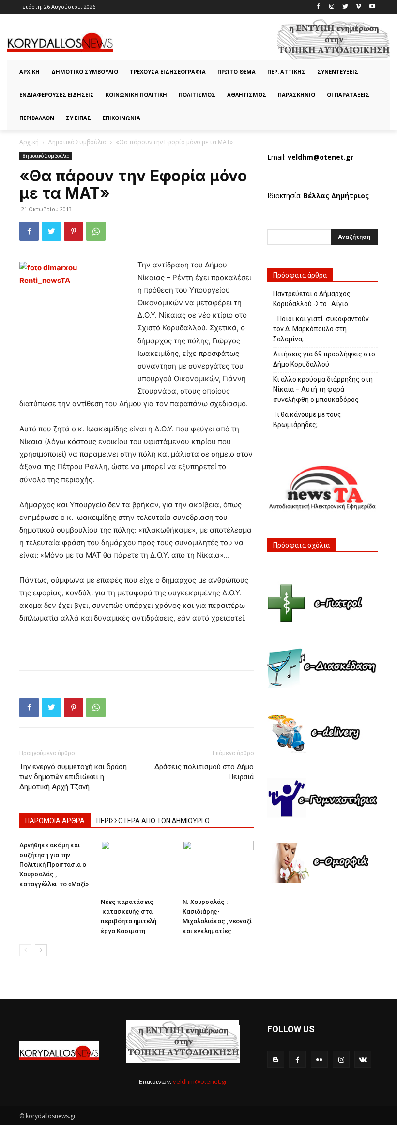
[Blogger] (275, 1059)
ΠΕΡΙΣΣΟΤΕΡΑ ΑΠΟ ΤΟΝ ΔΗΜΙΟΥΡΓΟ (153, 821)
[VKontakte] (362, 1059)
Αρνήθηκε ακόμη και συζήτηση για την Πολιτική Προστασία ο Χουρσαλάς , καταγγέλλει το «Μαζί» (54, 865)
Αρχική (29, 142)
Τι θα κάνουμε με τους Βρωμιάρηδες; (308, 420)
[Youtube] (372, 7)
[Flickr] (319, 1059)
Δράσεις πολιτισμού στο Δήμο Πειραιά (204, 771)
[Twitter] (345, 7)
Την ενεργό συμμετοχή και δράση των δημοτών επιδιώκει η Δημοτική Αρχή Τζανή (73, 776)
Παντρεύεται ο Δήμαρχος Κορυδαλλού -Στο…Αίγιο (312, 299)
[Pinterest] (73, 231)
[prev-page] (25, 950)
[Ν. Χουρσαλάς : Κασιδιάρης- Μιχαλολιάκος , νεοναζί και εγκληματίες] (218, 867)
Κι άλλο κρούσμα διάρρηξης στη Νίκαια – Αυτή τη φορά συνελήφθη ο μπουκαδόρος (323, 389)
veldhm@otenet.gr (200, 1081)
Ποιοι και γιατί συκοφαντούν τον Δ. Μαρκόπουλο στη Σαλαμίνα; (321, 329)
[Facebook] (318, 7)
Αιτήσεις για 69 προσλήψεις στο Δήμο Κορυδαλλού (324, 359)
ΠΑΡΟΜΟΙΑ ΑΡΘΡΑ (55, 821)
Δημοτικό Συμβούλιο (77, 142)
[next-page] (41, 950)
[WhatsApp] (96, 231)
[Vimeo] (358, 7)
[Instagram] (331, 7)
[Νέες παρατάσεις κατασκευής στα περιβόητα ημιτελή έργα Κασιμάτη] (136, 867)
